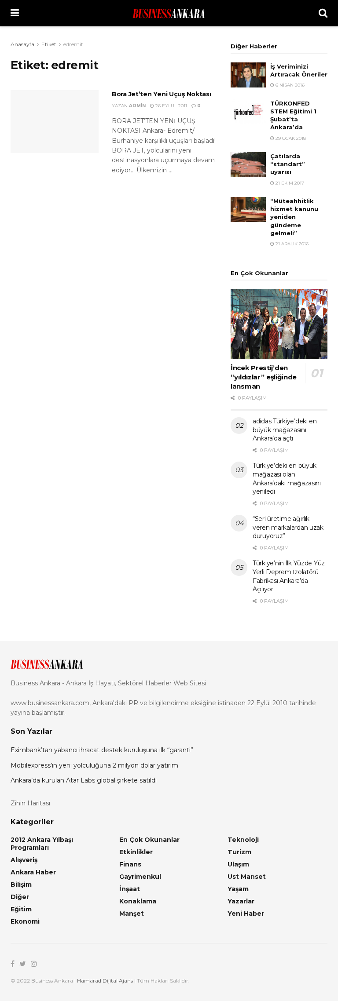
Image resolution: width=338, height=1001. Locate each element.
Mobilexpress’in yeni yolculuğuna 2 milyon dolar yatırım (94, 765)
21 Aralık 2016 (291, 244)
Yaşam (238, 889)
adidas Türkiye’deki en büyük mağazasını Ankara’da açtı (285, 429)
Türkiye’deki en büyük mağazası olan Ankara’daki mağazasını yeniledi (287, 478)
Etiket (48, 44)
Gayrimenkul (140, 877)
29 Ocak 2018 (290, 138)
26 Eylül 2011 (170, 106)
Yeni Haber (246, 913)
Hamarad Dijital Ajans (105, 980)
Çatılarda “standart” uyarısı (287, 164)
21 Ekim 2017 (289, 183)
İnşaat (129, 889)
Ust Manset (247, 877)
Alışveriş (24, 860)
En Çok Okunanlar (149, 840)
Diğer (20, 897)
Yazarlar (241, 901)
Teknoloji (243, 840)
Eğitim (21, 909)
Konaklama (137, 901)
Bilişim (21, 884)
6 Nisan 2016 (289, 85)
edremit (73, 44)
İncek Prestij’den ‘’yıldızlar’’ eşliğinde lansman (264, 377)
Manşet (131, 913)
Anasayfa (22, 44)
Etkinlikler (136, 852)
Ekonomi (25, 921)
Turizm (239, 852)
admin (137, 106)
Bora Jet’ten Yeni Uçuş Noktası (161, 94)
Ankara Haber (33, 872)
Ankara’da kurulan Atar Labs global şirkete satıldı (84, 780)
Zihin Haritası (30, 803)
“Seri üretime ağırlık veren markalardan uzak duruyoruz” (288, 527)
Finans (130, 864)
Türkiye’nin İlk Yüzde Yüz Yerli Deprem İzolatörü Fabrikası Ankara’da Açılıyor (289, 576)
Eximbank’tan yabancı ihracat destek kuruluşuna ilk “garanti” (102, 750)
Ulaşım (238, 864)
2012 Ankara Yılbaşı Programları (42, 844)
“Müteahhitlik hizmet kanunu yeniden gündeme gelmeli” (294, 217)
